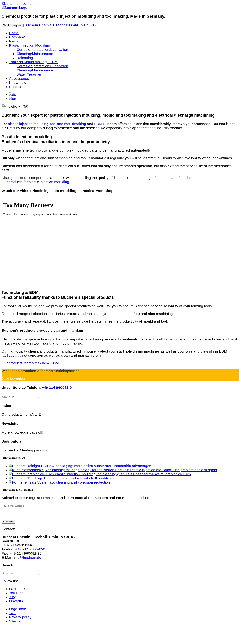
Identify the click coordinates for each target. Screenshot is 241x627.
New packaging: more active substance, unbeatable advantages (98, 466)
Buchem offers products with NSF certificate (79, 478)
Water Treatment (30, 74)
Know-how (17, 83)
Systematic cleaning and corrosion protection (73, 482)
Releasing (25, 58)
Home (14, 33)
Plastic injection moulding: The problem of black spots (173, 470)
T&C (12, 613)
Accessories (19, 78)
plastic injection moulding (28, 124)
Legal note (17, 609)
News (13, 41)
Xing (12, 597)
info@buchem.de (27, 558)
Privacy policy (20, 617)
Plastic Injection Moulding (29, 45)
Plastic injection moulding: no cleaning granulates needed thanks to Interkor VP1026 (122, 474)
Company (17, 37)
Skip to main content (18, 3)
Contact (15, 87)
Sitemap (15, 621)
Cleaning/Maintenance (35, 54)
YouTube (16, 593)
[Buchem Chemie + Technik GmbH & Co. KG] (14, 8)
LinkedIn (16, 601)
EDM (98, 124)
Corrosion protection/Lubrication (42, 50)
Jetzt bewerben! (14, 379)
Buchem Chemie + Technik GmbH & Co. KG (60, 25)
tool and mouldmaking (68, 124)
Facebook (17, 589)
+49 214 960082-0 (57, 388)
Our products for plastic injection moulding (35, 182)
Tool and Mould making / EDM (33, 62)
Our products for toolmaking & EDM (30, 363)
